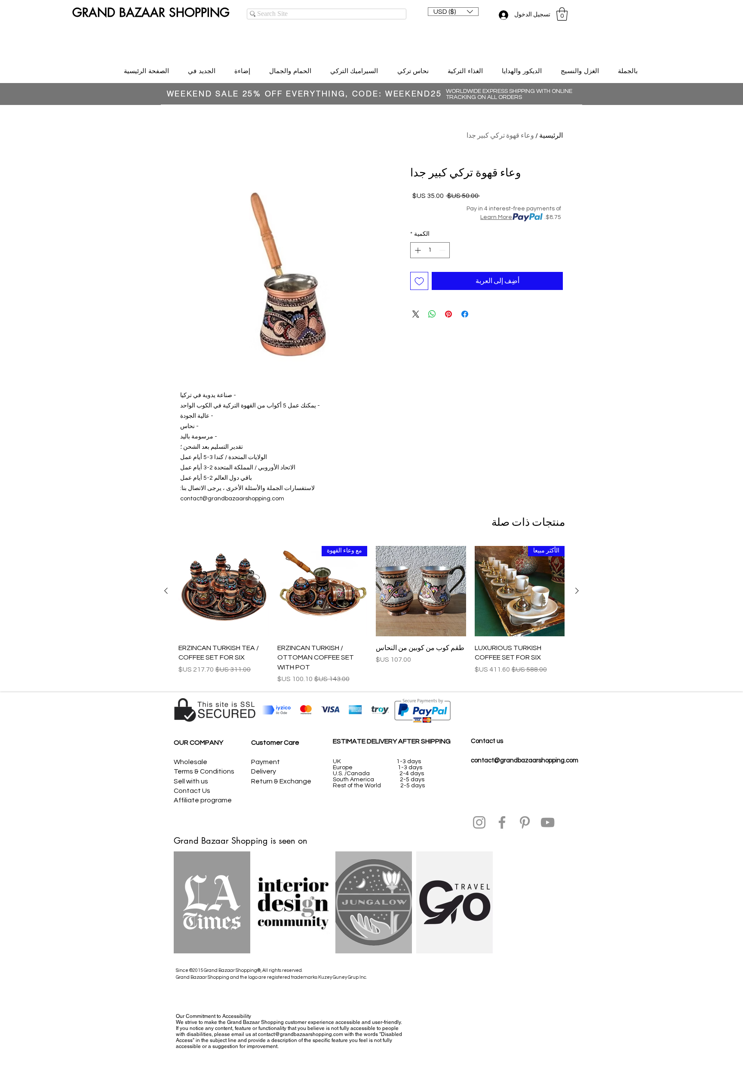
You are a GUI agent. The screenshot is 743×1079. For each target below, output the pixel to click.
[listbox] (453, 11)
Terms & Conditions (204, 771)
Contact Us (192, 790)
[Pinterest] (524, 822)
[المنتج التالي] (166, 591)
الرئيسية (551, 135)
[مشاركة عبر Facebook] (465, 314)
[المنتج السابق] (577, 591)
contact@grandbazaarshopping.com (524, 760)
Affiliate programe (203, 800)
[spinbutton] (430, 250)
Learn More (496, 217)
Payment (265, 761)
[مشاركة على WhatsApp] (432, 314)
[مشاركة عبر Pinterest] (448, 314)
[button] (453, 11)
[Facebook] (502, 822)
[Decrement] (443, 250)
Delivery (263, 771)
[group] (371, 615)
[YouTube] (547, 822)
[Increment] (416, 250)
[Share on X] (416, 314)
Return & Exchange (281, 781)
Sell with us (191, 781)
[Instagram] (479, 822)
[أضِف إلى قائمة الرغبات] (419, 281)
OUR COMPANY (198, 742)
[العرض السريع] (421, 591)
